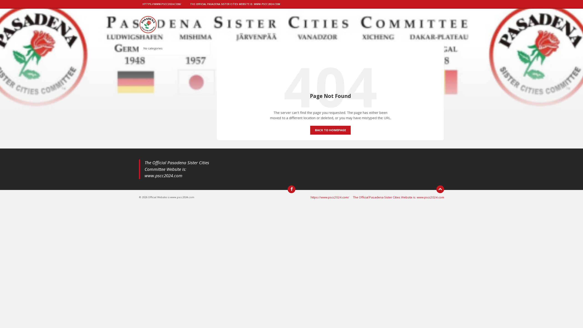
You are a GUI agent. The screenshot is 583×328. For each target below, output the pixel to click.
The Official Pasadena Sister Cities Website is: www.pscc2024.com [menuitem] (398, 197)
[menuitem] (162, 4)
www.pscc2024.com (163, 176)
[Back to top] (440, 189)
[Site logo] (148, 33)
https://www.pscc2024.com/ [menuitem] (330, 197)
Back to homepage (330, 130)
